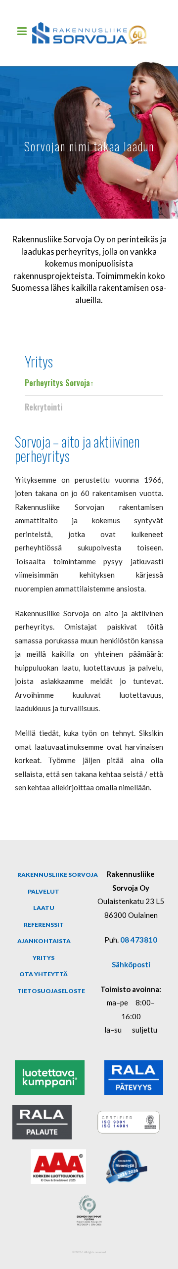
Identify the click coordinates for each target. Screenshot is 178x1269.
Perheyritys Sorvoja (57, 383)
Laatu (43, 907)
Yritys (39, 360)
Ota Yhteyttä (43, 974)
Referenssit (44, 924)
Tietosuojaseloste (51, 991)
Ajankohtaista (44, 941)
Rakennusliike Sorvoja (57, 874)
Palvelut (43, 891)
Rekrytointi (43, 407)
